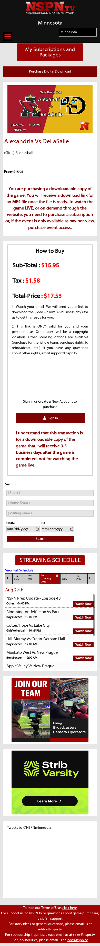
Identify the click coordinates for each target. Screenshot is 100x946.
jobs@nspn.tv (77, 940)
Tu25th (16, 578)
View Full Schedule (19, 570)
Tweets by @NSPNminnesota (29, 828)
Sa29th (78, 578)
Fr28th (64, 578)
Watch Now (83, 604)
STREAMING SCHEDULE (50, 560)
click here (69, 908)
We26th (30, 578)
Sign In (52, 418)
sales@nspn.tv (84, 935)
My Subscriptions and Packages (50, 52)
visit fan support (50, 919)
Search (40, 539)
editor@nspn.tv (50, 929)
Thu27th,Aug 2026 (46, 578)
